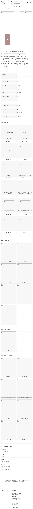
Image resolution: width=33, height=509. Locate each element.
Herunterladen (23, 9)
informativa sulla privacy (19, 480)
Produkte (10, 1)
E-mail (2, 459)
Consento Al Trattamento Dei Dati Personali (12, 478)
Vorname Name (4, 449)
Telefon (3, 464)
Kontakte (19, 3)
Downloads (14, 3)
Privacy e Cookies (15, 507)
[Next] (18, 11)
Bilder (4, 9)
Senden (3, 485)
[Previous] (15, 11)
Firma (2, 454)
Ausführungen (16, 1)
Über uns (22, 1)
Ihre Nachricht (5, 469)
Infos (12, 9)
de (30, 2)
